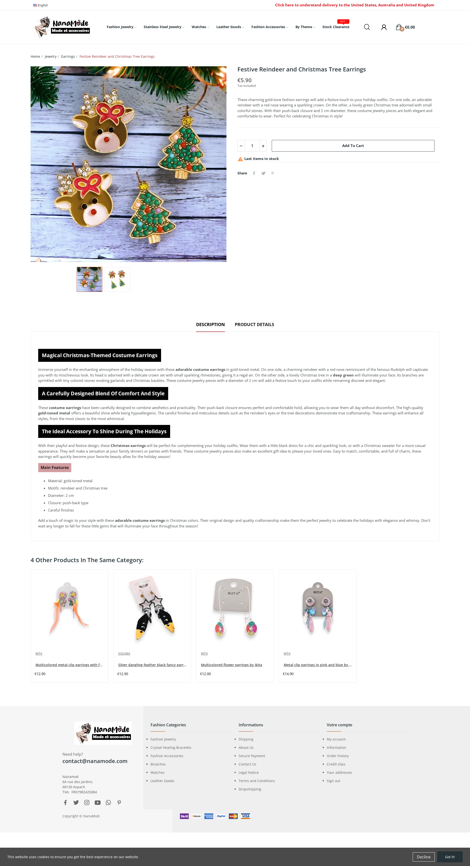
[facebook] (65, 803)
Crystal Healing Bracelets (171, 747)
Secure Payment (252, 755)
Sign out (333, 780)
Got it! (450, 857)
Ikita (38, 653)
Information (336, 747)
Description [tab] (210, 324)
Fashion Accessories (167, 755)
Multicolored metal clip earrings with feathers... (70, 664)
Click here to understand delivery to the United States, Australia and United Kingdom (354, 4)
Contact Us (247, 764)
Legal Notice (249, 772)
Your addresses (339, 772)
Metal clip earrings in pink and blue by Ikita (318, 664)
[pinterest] (119, 803)
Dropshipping (250, 789)
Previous (42, 164)
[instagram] (87, 803)
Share (254, 173)
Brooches (158, 764)
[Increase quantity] (263, 146)
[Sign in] (381, 27)
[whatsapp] (108, 803)
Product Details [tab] (254, 324)
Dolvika (124, 653)
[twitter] (76, 803)
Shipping (246, 739)
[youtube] (98, 803)
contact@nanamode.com (95, 761)
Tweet (263, 173)
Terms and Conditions (257, 780)
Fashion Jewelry (163, 739)
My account (336, 739)
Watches (157, 772)
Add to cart (353, 145)
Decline (424, 857)
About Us (246, 747)
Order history (338, 755)
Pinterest (272, 173)
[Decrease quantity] (241, 146)
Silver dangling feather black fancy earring (152, 664)
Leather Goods (162, 780)
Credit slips (336, 764)
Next (221, 164)
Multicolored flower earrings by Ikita (231, 664)
